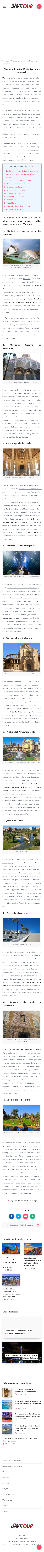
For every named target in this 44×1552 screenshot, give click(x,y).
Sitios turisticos (24, 1201)
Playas (5, 1489)
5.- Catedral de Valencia (13, 193)
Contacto (22, 1535)
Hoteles (5, 1472)
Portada (5, 61)
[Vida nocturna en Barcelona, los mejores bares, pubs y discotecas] (7, 1417)
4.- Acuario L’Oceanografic (14, 190)
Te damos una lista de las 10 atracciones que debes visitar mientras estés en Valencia (22, 174)
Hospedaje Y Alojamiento (13, 1466)
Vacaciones (7, 1500)
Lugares (13, 1201)
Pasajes (5, 1483)
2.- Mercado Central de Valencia (17, 184)
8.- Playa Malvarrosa (12, 203)
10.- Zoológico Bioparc (13, 209)
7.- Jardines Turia (11, 200)
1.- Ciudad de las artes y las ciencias (18, 181)
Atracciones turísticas (11, 1460)
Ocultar (31, 166)
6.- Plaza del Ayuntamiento (15, 197)
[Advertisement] (22, 37)
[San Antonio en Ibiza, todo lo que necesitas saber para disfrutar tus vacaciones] (7, 1404)
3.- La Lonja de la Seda (13, 187)
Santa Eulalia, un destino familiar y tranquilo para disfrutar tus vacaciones (28, 1428)
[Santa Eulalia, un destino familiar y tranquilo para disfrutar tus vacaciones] (7, 1429)
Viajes (35, 1201)
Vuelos (5, 1511)
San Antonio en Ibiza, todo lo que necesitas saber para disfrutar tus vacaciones (28, 1404)
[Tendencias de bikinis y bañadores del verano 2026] (7, 1392)
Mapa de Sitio (22, 1538)
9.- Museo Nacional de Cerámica (17, 206)
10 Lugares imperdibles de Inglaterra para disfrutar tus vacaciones (9, 1262)
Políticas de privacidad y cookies (22, 1541)
